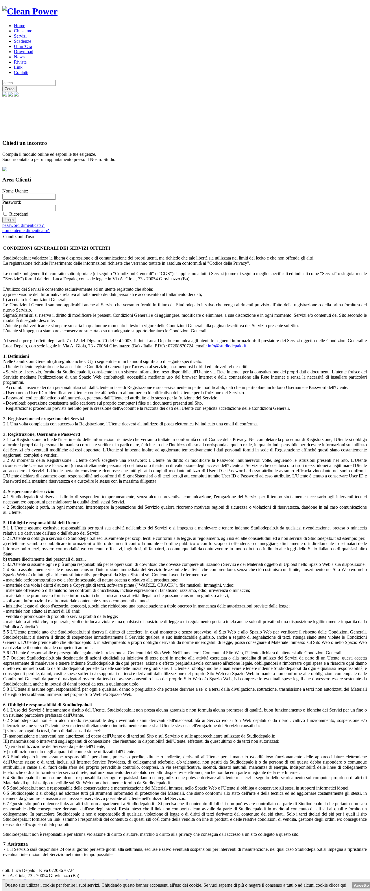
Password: (11, 202)
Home (19, 25)
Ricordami (18, 214)
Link (18, 67)
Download (23, 51)
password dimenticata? (23, 225)
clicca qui (337, 885)
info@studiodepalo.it (227, 345)
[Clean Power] (30, 11)
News (19, 56)
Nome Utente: (15, 190)
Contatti (21, 72)
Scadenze (22, 41)
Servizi (20, 36)
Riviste (20, 62)
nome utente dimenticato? (26, 230)
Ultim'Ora (23, 46)
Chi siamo (23, 30)
